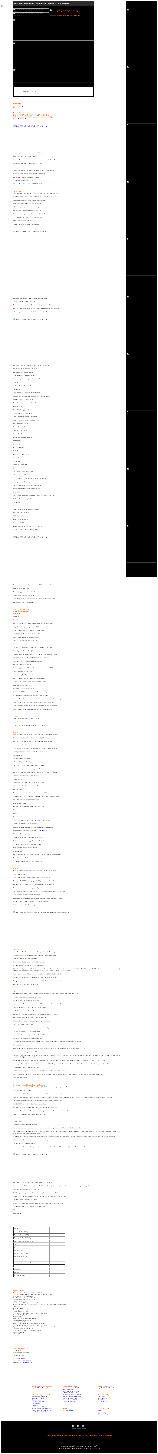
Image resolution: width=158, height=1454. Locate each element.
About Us (100, 1410)
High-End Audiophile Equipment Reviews (44, 1388)
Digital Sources (36, 1400)
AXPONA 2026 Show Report (71, 1393)
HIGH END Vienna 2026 (70, 1389)
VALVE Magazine (103, 1401)
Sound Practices (102, 1400)
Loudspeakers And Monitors (40, 1407)
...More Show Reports (69, 1401)
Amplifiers (35, 1405)
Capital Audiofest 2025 (70, 1398)
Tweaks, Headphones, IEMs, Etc (41, 1408)
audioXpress (101, 1396)
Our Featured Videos (69, 1410)
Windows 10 (44, 830)
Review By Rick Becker (20, 119)
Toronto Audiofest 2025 (70, 1400)
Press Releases (102, 1412)
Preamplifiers (36, 1403)
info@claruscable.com (24, 1360)
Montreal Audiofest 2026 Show (72, 1394)
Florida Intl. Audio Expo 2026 (72, 1396)
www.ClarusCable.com (25, 1362)
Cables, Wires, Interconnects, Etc (41, 1410)
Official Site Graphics (104, 1414)
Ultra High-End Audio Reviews (41, 1412)
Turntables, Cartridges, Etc (40, 1398)
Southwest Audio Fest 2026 (71, 1388)
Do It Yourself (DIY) (38, 1401)
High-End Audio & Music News (107, 1388)
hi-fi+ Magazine (102, 1398)
